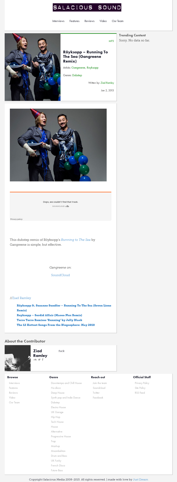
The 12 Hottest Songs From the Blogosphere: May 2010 (56, 325)
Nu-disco (56, 388)
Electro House (58, 407)
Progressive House (61, 436)
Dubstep (77, 75)
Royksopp (92, 67)
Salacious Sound (87, 7)
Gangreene (78, 67)
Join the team (100, 383)
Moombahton (58, 451)
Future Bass (57, 470)
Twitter (96, 393)
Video (103, 21)
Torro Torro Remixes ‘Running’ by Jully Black (49, 320)
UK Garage (57, 412)
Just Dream (140, 479)
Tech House (57, 422)
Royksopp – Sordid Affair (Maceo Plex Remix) (49, 315)
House (54, 426)
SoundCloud (60, 275)
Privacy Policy (142, 383)
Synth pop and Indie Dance (65, 397)
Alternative (56, 431)
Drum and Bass (59, 456)
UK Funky (56, 460)
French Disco (58, 465)
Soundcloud (99, 388)
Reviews (89, 21)
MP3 (111, 41)
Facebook (98, 397)
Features (74, 21)
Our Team (117, 21)
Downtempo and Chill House (66, 383)
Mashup (55, 446)
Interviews (58, 21)
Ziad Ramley (107, 83)
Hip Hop (55, 417)
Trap (53, 441)
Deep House (57, 393)
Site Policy (140, 388)
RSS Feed (140, 393)
